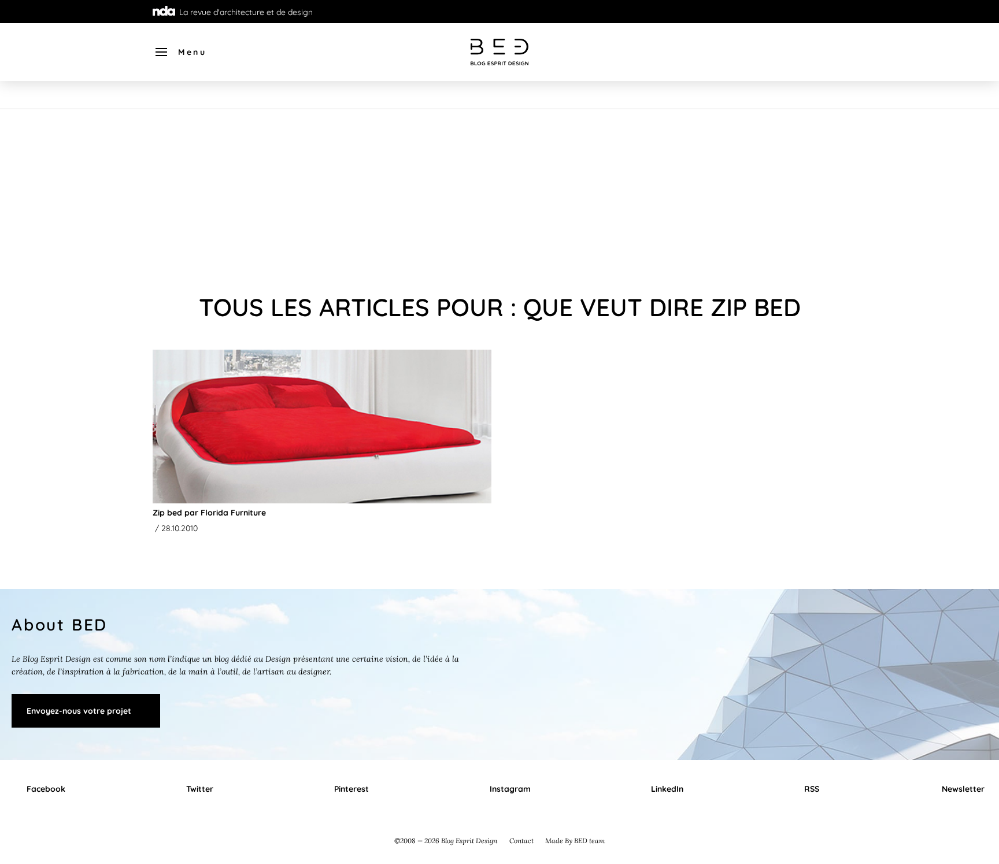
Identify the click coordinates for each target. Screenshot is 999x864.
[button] (180, 52)
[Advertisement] (499, 196)
